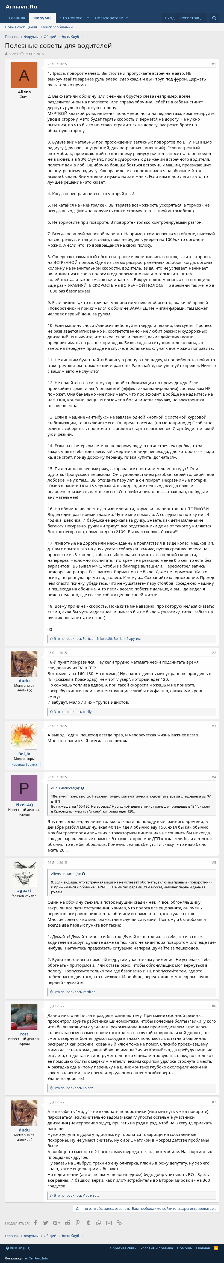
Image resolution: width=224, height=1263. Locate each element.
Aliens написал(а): (66, 873)
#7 (214, 1102)
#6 (214, 1006)
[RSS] (216, 1248)
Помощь (184, 1248)
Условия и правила (156, 1248)
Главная (17, 17)
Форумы (42, 17)
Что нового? (72, 17)
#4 (214, 777)
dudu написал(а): (65, 788)
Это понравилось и (76, 1195)
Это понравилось (73, 711)
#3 (214, 726)
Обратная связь (123, 1248)
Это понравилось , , (97, 638)
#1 (214, 64)
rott (24, 1034)
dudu (24, 680)
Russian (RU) (19, 1248)
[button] (88, 18)
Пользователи (109, 17)
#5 (214, 862)
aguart (24, 890)
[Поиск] (214, 18)
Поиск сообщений (57, 27)
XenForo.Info (38, 1258)
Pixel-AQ (24, 804)
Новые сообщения (21, 27)
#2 (214, 652)
